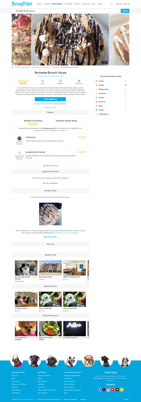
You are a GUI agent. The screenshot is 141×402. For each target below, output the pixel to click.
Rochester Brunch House (69, 67)
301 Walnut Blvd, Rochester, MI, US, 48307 (50, 76)
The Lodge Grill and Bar (21, 339)
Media (40, 378)
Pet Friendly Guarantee (72, 390)
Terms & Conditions (70, 399)
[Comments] (44, 223)
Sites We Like (42, 393)
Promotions (16, 381)
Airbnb (47, 4)
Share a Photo (69, 387)
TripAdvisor (63, 130)
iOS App (14, 387)
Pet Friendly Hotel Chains (47, 390)
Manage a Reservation (72, 375)
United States (36, 67)
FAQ (65, 393)
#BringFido (111, 384)
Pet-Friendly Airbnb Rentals (22, 278)
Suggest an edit (50, 107)
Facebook (58, 233)
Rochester (55, 67)
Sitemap (83, 399)
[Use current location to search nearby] (118, 11)
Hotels (39, 4)
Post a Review (52, 165)
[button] (110, 81)
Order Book (16, 393)
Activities (68, 4)
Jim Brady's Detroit (70, 338)
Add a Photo (51, 237)
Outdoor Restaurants (22, 67)
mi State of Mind (21, 308)
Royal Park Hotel (45, 277)
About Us (15, 375)
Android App (16, 390)
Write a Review (69, 384)
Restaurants (57, 4)
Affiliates (41, 384)
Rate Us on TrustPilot (19, 384)
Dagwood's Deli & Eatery (46, 339)
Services (85, 4)
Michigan (46, 67)
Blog (93, 4)
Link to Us (41, 387)
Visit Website (50, 99)
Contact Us (68, 378)
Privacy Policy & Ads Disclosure (49, 399)
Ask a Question (51, 183)
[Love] (41, 223)
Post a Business (69, 381)
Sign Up (126, 4)
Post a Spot (111, 372)
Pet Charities (42, 381)
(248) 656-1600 (45, 104)
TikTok (67, 233)
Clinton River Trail (70, 308)
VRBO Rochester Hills (71, 277)
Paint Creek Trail (45, 308)
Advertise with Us (44, 375)
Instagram (75, 233)
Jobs (13, 378)
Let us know (97, 378)
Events (77, 4)
